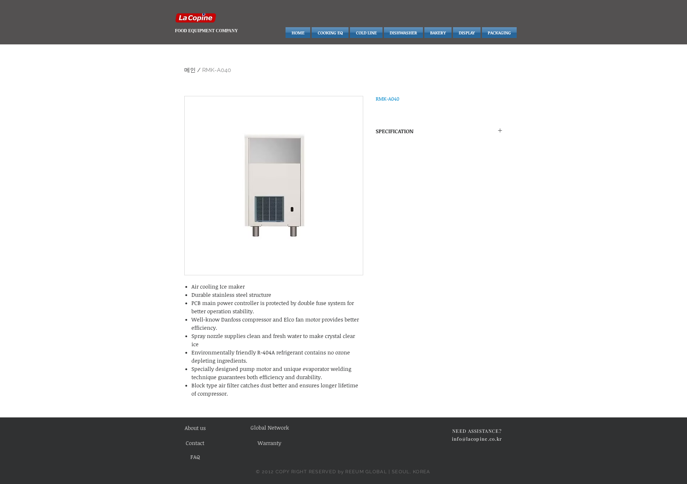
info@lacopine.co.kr (477, 439)
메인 (190, 70)
